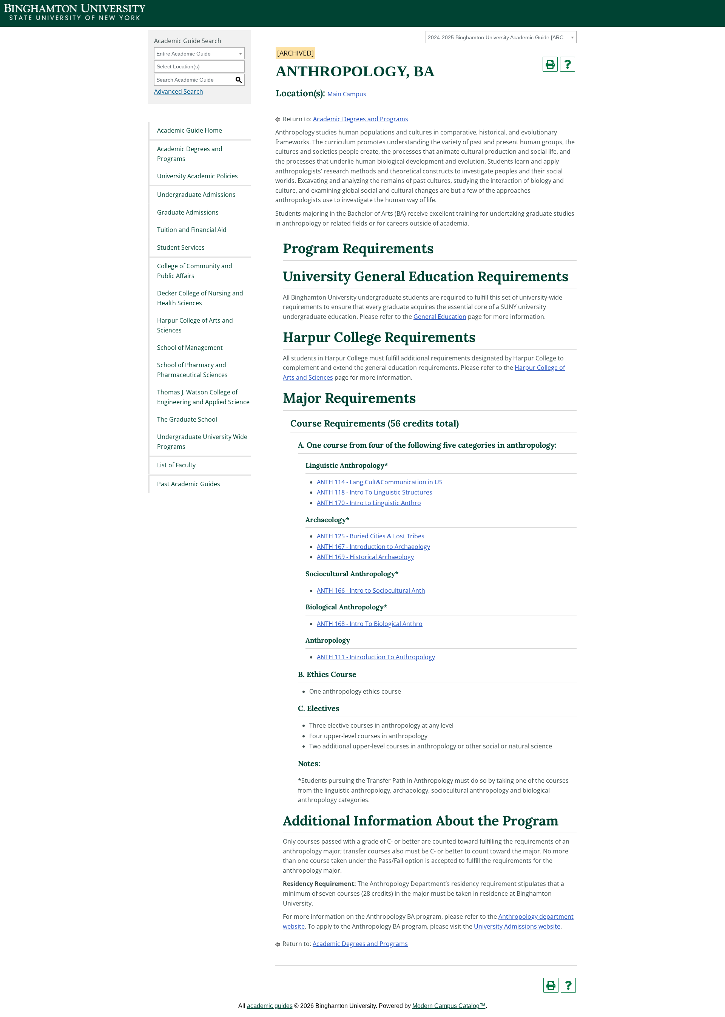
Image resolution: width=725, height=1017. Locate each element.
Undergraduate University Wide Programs (202, 442)
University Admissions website (517, 926)
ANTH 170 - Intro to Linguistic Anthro (369, 503)
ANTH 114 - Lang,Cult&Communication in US (380, 482)
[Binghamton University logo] (74, 18)
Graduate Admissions (188, 212)
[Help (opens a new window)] (567, 64)
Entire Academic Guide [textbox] (183, 54)
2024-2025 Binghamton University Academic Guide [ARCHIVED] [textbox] (500, 37)
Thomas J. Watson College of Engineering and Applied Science (203, 397)
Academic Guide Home (189, 130)
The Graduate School (187, 419)
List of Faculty (176, 465)
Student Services (181, 247)
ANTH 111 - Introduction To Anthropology (376, 657)
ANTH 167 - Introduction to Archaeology (373, 547)
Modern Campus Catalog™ (449, 1006)
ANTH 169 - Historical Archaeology (365, 557)
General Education (439, 316)
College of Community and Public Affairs (194, 271)
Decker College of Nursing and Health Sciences (200, 298)
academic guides (270, 1006)
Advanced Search (178, 91)
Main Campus (346, 94)
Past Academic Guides (188, 484)
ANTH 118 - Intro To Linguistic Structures (374, 492)
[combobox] (501, 37)
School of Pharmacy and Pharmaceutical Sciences (192, 370)
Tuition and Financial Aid (192, 230)
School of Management (190, 347)
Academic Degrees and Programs (189, 154)
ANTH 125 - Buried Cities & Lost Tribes (370, 536)
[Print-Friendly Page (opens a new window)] (550, 64)
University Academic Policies (197, 176)
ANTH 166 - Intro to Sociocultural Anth (371, 590)
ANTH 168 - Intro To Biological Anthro (370, 624)
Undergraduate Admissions (196, 195)
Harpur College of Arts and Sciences (195, 325)
